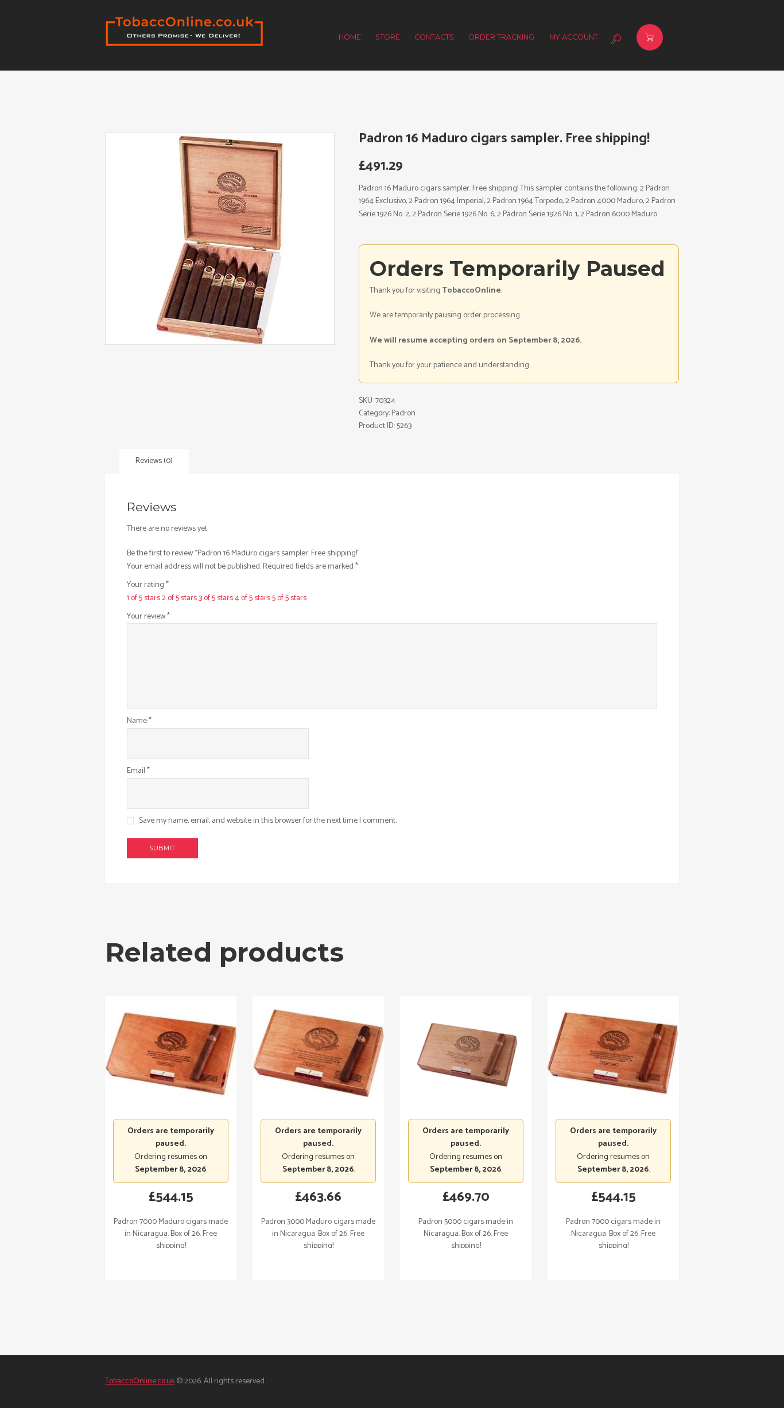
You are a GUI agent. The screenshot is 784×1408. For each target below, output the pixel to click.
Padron (403, 413)
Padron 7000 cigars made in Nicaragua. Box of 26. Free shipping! (613, 1234)
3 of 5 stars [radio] (216, 598)
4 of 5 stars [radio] (252, 598)
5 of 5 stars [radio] (289, 598)
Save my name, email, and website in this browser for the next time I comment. (268, 821)
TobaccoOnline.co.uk (139, 1381)
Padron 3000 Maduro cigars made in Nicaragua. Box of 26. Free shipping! (318, 1234)
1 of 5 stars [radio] (143, 598)
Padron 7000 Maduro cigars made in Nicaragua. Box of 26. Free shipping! (171, 1234)
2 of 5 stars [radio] (179, 598)
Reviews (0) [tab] (154, 461)
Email (138, 771)
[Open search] (614, 39)
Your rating (148, 585)
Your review (148, 616)
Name (139, 721)
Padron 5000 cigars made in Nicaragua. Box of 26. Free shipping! (465, 1234)
